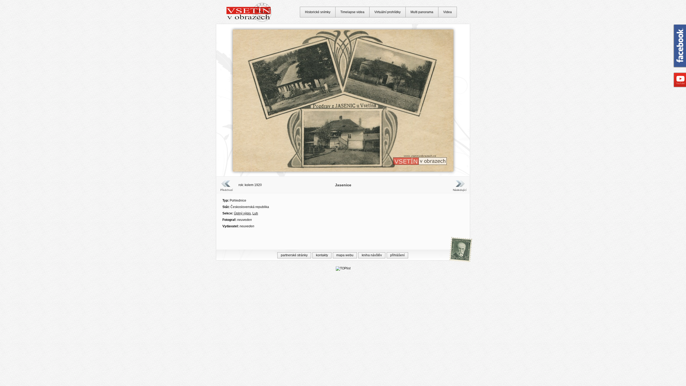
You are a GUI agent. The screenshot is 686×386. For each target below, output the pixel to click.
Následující (459, 189)
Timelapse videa (352, 12)
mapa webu (344, 255)
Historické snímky (317, 12)
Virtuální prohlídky (387, 12)
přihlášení (397, 255)
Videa (447, 12)
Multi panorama (422, 12)
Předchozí (226, 189)
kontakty (322, 255)
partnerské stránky (294, 255)
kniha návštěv (372, 255)
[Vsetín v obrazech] (249, 21)
